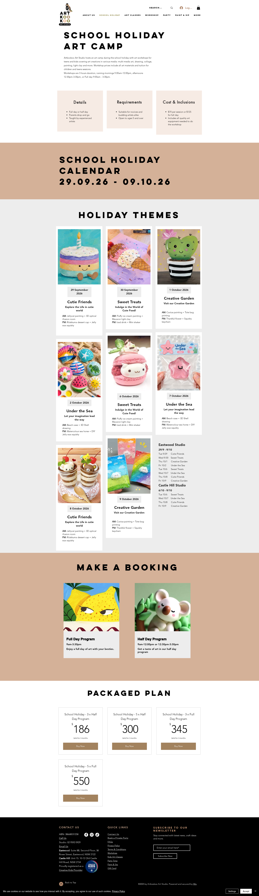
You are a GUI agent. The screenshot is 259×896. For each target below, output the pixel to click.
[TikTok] (97, 835)
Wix (195, 884)
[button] (198, 8)
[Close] (255, 891)
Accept (246, 891)
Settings (232, 891)
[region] (80, 111)
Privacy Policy (118, 891)
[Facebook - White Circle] (86, 835)
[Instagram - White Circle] (92, 835)
